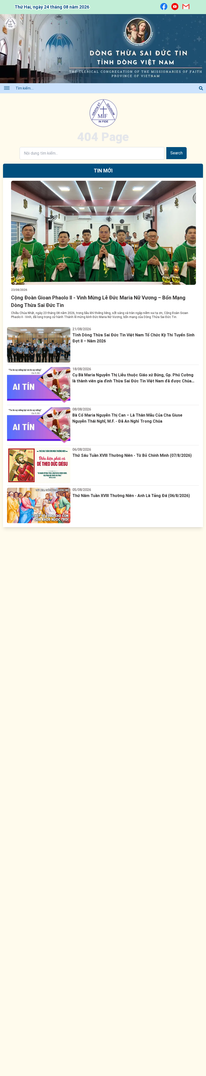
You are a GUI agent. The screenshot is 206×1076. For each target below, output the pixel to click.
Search (176, 153)
